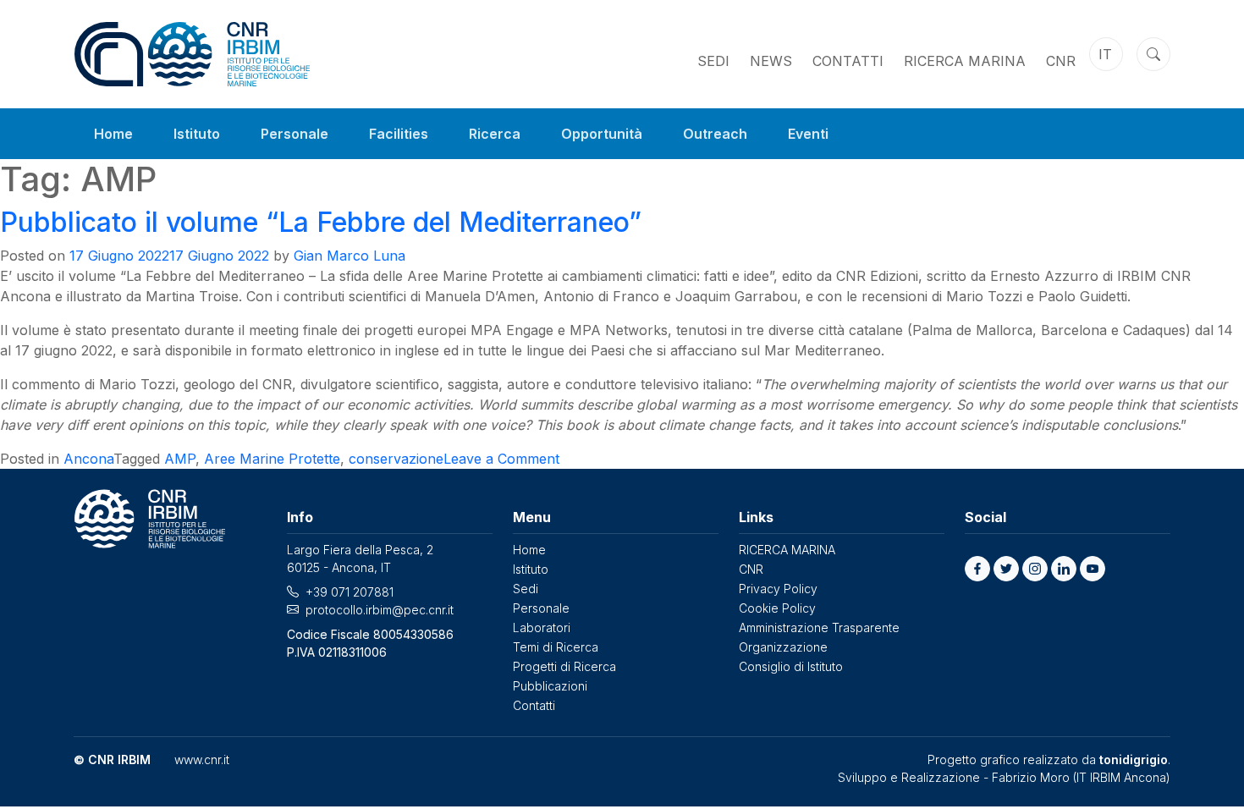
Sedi (713, 60)
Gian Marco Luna (349, 255)
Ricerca (494, 133)
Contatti (847, 60)
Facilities (398, 133)
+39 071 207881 (349, 592)
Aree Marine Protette (272, 458)
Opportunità (601, 133)
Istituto (196, 133)
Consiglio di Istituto (791, 666)
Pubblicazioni (550, 686)
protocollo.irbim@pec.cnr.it (379, 610)
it (1105, 54)
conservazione (396, 458)
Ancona (88, 458)
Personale (294, 133)
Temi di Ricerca (555, 647)
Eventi (808, 133)
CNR (1061, 60)
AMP (179, 458)
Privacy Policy (778, 588)
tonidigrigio (1133, 759)
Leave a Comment (501, 458)
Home (113, 133)
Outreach (715, 133)
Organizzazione (783, 647)
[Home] (192, 54)
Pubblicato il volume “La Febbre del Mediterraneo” (320, 222)
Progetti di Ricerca (564, 666)
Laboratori (541, 627)
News (771, 60)
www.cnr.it (201, 759)
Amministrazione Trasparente (819, 627)
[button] (977, 568)
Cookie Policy (777, 608)
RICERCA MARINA (965, 60)
